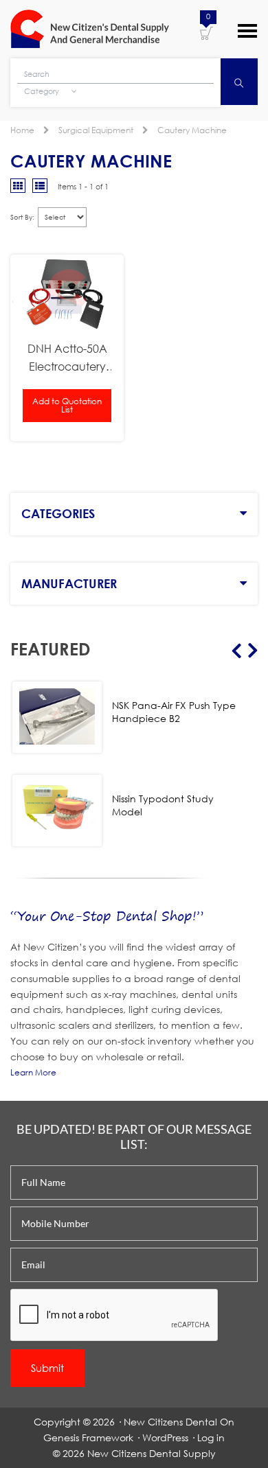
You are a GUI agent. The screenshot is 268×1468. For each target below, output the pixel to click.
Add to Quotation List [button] (67, 405)
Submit (47, 1368)
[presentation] (114, 1315)
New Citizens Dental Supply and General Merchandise (89, 29)
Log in (211, 1437)
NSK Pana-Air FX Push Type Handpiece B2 (174, 712)
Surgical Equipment (95, 130)
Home (22, 130)
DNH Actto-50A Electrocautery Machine (67, 358)
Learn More (33, 1072)
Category (42, 91)
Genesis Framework (88, 1437)
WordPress (165, 1437)
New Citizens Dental (170, 1421)
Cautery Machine (192, 130)
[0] (206, 32)
